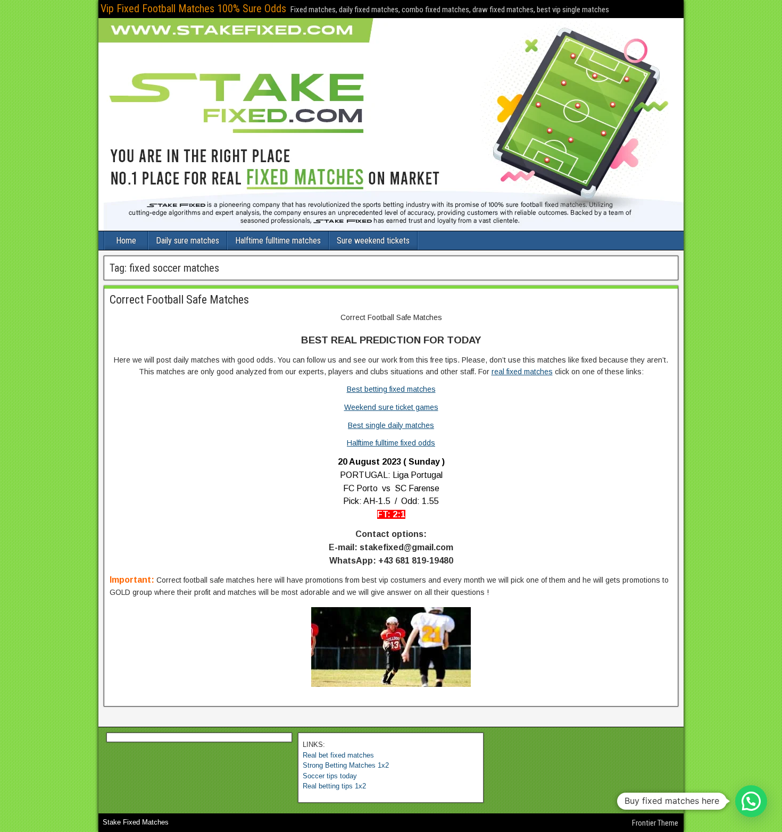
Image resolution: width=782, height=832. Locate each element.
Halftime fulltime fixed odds (391, 443)
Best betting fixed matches (391, 389)
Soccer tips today (330, 776)
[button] (751, 801)
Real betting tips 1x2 (334, 786)
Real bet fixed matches (338, 755)
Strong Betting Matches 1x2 (346, 765)
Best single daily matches (391, 425)
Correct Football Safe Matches (179, 299)
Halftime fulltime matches (278, 241)
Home (126, 241)
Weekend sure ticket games (391, 407)
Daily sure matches (187, 241)
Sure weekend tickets (373, 241)
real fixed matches (522, 371)
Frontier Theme (655, 823)
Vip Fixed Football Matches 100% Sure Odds (193, 8)
